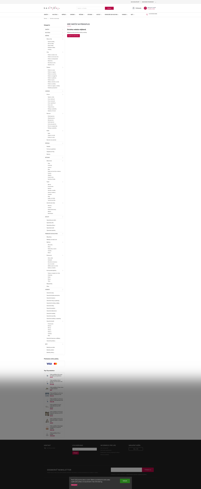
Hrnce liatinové (51, 99)
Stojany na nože (51, 135)
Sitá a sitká (50, 258)
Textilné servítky (51, 200)
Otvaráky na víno (52, 62)
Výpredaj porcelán (51, 220)
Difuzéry (50, 205)
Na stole (47, 32)
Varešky (50, 250)
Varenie (47, 91)
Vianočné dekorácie (52, 310)
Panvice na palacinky (52, 126)
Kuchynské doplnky (51, 270)
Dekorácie (49, 160)
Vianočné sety (50, 292)
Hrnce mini (50, 105)
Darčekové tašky (51, 179)
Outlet (47, 216)
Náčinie (48, 242)
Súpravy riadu (51, 97)
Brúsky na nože (51, 137)
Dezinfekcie (50, 213)
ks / (135, 449)
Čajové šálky (50, 45)
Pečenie (47, 143)
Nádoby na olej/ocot (52, 239)
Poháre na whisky (52, 83)
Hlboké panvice (51, 118)
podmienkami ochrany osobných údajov (136, 474)
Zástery (49, 331)
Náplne (49, 211)
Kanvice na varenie (51, 140)
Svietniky (50, 165)
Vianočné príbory (51, 340)
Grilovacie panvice (52, 124)
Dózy (48, 286)
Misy (49, 169)
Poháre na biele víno (52, 54)
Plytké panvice (51, 116)
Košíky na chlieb (51, 198)
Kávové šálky (51, 43)
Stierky (48, 154)
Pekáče (48, 146)
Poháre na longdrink (52, 75)
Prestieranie (50, 323)
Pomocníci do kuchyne (51, 233)
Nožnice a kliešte (52, 267)
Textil (48, 181)
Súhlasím (125, 481)
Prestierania (50, 186)
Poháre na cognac (52, 72)
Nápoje (47, 35)
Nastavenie (74, 485)
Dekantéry (50, 60)
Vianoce (47, 289)
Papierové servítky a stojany (54, 171)
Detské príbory (50, 352)
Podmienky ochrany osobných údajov (110, 452)
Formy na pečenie (51, 149)
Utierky (49, 329)
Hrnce (48, 94)
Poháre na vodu (51, 70)
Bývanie (47, 157)
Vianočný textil (50, 321)
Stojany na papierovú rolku (54, 273)
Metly (49, 246)
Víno (48, 52)
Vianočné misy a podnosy (53, 300)
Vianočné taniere (51, 298)
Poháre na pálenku (52, 77)
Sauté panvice (51, 122)
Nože (48, 130)
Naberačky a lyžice (52, 248)
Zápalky (49, 175)
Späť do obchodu (73, 35)
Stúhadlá (50, 260)
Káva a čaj (49, 39)
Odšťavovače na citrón (53, 265)
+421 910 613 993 (50, 448)
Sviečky (49, 173)
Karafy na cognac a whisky (54, 85)
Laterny (49, 167)
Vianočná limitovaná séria (53, 295)
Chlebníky (50, 275)
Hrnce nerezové (51, 101)
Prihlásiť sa (148, 469)
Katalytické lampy (52, 209)
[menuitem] (47, 14)
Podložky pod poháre (52, 87)
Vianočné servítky (51, 316)
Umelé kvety (51, 177)
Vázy (49, 163)
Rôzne (49, 252)
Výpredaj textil (50, 227)
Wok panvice (51, 120)
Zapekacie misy (50, 151)
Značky (47, 29)
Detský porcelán (51, 347)
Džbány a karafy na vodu (53, 81)
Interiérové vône (51, 203)
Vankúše (50, 194)
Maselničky (49, 283)
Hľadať (109, 8)
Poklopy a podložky (52, 108)
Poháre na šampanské (53, 58)
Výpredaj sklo (50, 222)
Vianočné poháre (51, 308)
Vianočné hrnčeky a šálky (53, 303)
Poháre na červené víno (53, 56)
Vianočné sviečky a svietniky (54, 318)
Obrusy (49, 184)
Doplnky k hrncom (52, 110)
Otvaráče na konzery (52, 262)
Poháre (48, 67)
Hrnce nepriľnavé (52, 103)
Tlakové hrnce (51, 106)
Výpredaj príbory (51, 225)
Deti (46, 344)
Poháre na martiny (52, 74)
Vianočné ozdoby (51, 313)
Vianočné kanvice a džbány (53, 338)
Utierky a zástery (52, 192)
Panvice (49, 113)
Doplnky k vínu (51, 64)
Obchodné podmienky (148, 2)
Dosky (49, 277)
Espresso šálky (51, 41)
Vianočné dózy (50, 305)
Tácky (49, 281)
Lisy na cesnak (51, 263)
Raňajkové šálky (51, 47)
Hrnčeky (50, 49)
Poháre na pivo (51, 79)
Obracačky (50, 244)
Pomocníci (49, 255)
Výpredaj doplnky (51, 230)
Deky (49, 196)
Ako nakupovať (135, 2)
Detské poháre (50, 350)
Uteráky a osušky (52, 190)
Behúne (49, 188)
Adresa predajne (104, 454)
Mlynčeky (49, 237)
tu (101, 481)
